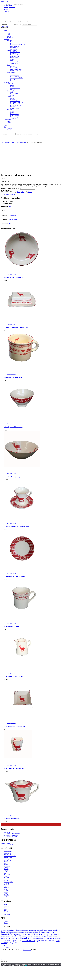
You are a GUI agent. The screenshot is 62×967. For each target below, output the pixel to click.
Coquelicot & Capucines (16, 102)
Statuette (6, 911)
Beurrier (6, 861)
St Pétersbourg (14, 116)
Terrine (6, 896)
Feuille (5, 907)
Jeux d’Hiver (13, 111)
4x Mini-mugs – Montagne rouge (13, 377)
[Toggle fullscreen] (4, 961)
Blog (5, 127)
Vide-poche (7, 914)
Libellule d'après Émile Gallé (29, 936)
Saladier (6, 890)
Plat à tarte (6, 884)
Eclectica (12, 79)
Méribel (12, 95)
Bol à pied (6, 864)
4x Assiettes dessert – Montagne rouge (14, 576)
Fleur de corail (14, 55)
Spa (11, 80)
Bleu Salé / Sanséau (15, 52)
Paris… (12, 60)
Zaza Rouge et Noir (12, 37)
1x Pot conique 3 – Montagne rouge (13, 676)
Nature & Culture (11, 50)
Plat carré (6, 877)
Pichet (5, 876)
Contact (6, 125)
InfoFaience (7, 832)
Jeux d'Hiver (19, 936)
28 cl (10, 206)
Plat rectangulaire (8, 882)
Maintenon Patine (14, 108)
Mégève (12, 112)
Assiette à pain (7, 860)
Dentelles (12, 66)
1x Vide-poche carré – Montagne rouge (14, 726)
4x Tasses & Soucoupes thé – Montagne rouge (16, 526)
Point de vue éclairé (15, 62)
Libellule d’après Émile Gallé (17, 44)
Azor (11, 73)
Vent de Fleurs (14, 63)
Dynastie (12, 106)
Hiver (8, 65)
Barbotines (13, 42)
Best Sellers (24, 930)
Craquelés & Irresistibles (16, 78)
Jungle (12, 59)
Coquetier (6, 867)
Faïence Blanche (13, 219)
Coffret (6, 923)
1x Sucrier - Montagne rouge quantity (10, 188)
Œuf (5, 910)
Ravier (5, 889)
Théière (6, 897)
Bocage (12, 98)
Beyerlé (12, 86)
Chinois (12, 43)
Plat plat (6, 880)
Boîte (5, 904)
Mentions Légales (5, 843)
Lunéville (6, 39)
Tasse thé (6, 895)
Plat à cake (6, 883)
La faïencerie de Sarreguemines (12, 833)
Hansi (8, 34)
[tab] (32, 194)
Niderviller (6, 82)
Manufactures (10, 129)
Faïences (9, 128)
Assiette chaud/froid (9, 853)
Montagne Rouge (14, 114)
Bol (5, 863)
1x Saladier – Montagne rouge (12, 476)
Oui (10, 223)
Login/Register (4, 26)
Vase (5, 913)
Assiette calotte (8, 851)
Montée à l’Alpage (15, 67)
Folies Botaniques (14, 56)
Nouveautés (7, 31)
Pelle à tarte (7, 874)
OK (26, 965)
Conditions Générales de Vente (8, 845)
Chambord (13, 53)
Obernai (9, 122)
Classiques (10, 96)
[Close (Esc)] (1, 961)
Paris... (56, 938)
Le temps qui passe (12, 91)
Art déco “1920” (14, 92)
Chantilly (12, 99)
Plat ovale (6, 879)
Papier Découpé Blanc (16, 69)
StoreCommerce (27, 950)
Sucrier (30, 192)
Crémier (6, 870)
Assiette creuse (7, 854)
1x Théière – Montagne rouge (12, 818)
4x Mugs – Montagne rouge (11, 626)
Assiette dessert (8, 857)
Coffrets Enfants (14, 75)
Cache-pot (6, 906)
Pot (5, 886)
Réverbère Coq (14, 47)
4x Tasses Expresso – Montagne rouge (14, 768)
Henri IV (12, 89)
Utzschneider (7, 119)
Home (2, 142)
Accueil (6, 30)
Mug (5, 873)
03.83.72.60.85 (8, 5)
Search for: (18, 24)
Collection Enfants (15, 101)
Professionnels (7, 124)
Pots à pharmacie (14, 46)
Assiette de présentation (10, 856)
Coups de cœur (11, 72)
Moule (5, 871)
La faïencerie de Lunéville (10, 836)
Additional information (10, 194)
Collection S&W (14, 76)
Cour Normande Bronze (16, 104)
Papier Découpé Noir (15, 70)
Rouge (14, 215)
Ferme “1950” (14, 93)
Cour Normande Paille (16, 105)
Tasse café (6, 893)
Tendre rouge (13, 118)
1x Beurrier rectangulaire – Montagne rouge (16, 327)
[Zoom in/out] (6, 961)
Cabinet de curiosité (15, 88)
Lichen (9, 36)
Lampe (5, 909)
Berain (12, 85)
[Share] (3, 961)
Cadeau (6, 921)
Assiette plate (7, 859)
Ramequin (6, 887)
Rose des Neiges (14, 115)
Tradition (9, 40)
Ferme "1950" (45, 934)
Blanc (10, 215)
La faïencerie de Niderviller (11, 835)
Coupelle (6, 869)
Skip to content (4, 1)
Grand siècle (10, 83)
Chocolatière (7, 866)
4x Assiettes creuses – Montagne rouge (14, 277)
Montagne (9, 109)
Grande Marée (14, 57)
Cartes (8, 33)
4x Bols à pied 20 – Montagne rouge (13, 427)
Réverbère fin (13, 49)
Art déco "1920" (4, 930)
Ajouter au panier (5, 190)
